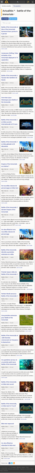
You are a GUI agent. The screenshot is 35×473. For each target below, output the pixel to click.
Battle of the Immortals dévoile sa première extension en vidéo (8, 252)
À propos (13, 467)
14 (3, 347)
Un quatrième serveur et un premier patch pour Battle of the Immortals (9, 362)
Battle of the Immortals (7, 36)
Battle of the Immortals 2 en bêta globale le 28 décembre (9, 144)
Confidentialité (3, 469)
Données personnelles (13, 469)
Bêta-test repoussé (7, 424)
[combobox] (17, 22)
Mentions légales (21, 467)
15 (3, 389)
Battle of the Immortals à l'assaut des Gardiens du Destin (9, 77)
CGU (27, 467)
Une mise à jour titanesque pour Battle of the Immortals (9, 100)
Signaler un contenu (25, 469)
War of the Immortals (6, 127)
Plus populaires (17, 6)
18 (3, 411)
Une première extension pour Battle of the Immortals (9, 317)
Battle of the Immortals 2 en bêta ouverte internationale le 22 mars (9, 122)
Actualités (8, 10)
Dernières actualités (6, 6)
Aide (32, 469)
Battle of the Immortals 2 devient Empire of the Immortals (9, 209)
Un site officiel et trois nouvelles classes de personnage (8, 232)
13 (3, 301)
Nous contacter (4, 470)
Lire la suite (4, 48)
